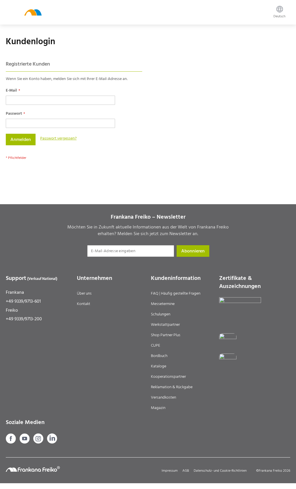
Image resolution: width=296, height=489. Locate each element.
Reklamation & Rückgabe (172, 387)
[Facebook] (11, 442)
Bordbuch (159, 356)
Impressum (170, 470)
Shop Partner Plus (165, 335)
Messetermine (163, 304)
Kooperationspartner (168, 377)
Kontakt (83, 304)
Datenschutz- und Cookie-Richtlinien (220, 470)
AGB (185, 470)
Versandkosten (163, 397)
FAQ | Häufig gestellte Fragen (175, 293)
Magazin (158, 408)
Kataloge (158, 366)
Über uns (84, 293)
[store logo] (33, 12)
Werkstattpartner (165, 325)
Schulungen (160, 314)
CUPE (155, 345)
